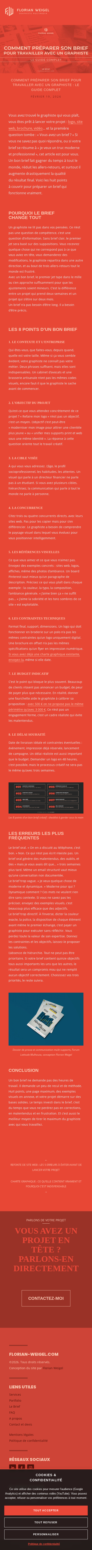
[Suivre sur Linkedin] (12, 1467)
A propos (15, 1418)
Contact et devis (20, 1424)
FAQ (12, 1412)
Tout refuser (45, 1522)
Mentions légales (21, 1435)
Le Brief (14, 1406)
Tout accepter (46, 1510)
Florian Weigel (53, 1368)
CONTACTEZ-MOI (46, 1298)
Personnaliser (46, 1534)
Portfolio (15, 1400)
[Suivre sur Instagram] (30, 1467)
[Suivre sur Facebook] (21, 1467)
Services (15, 1394)
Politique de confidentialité (44, 1544)
